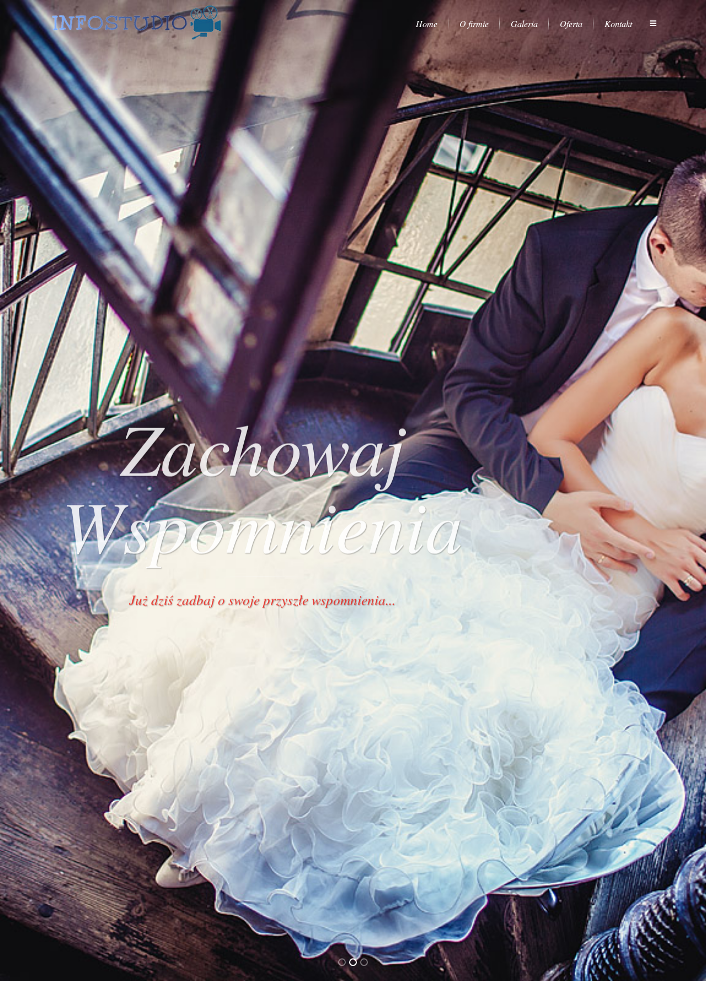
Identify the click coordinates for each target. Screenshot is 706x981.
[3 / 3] (653, 490)
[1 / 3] (53, 490)
